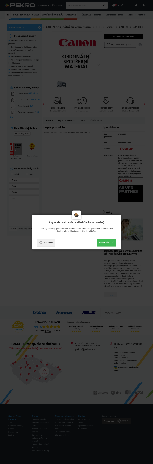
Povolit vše (104, 242)
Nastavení (48, 242)
